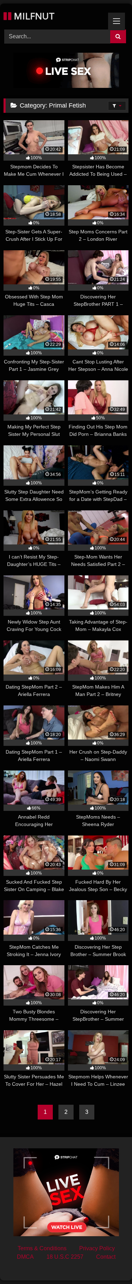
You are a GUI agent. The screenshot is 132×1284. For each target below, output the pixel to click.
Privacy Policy (97, 1248)
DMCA (25, 1257)
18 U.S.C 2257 (64, 1257)
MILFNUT (33, 15)
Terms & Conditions (42, 1248)
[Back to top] (110, 1263)
